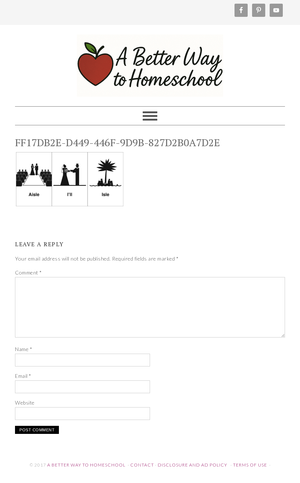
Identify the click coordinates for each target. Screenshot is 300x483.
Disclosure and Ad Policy (192, 465)
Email (23, 376)
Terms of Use (250, 465)
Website (25, 402)
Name (23, 349)
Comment (28, 272)
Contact (142, 465)
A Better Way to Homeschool (150, 62)
